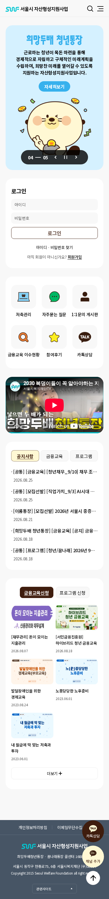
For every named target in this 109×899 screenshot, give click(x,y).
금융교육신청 (36, 592)
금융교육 (54, 456)
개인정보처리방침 (32, 827)
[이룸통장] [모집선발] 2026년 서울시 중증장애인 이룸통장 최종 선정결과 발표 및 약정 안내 (55, 511)
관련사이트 (43, 888)
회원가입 (75, 257)
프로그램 (83, 456)
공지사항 (25, 456)
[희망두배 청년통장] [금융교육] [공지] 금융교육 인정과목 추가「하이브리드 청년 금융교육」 (55, 530)
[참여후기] (54, 337)
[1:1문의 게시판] (84, 297)
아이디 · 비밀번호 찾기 (54, 247)
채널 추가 (93, 861)
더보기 (52, 773)
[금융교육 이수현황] (23, 337)
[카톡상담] (84, 337)
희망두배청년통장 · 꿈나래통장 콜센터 (54, 856)
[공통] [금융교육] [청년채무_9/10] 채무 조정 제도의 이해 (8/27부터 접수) (55, 471)
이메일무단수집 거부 (73, 827)
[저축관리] (23, 297)
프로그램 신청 (73, 592)
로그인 (54, 233)
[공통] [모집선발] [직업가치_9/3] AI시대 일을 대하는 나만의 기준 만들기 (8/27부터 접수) (55, 491)
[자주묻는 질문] (54, 297)
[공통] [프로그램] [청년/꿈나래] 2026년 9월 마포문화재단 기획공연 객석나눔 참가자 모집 (55, 550)
